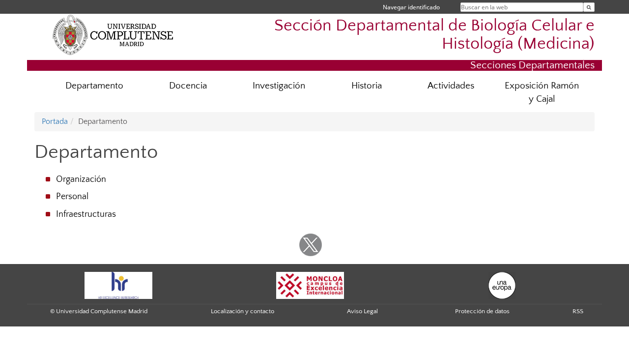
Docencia (188, 86)
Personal (72, 197)
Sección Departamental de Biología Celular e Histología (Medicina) (434, 35)
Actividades (451, 86)
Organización (81, 179)
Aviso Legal (362, 311)
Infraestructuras (86, 214)
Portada (55, 121)
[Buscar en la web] (589, 7)
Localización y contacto (242, 311)
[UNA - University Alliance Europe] (501, 284)
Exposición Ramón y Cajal (542, 92)
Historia (366, 86)
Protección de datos (482, 311)
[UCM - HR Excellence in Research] (118, 284)
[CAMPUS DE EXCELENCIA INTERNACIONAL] (310, 284)
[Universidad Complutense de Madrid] (113, 34)
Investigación (279, 86)
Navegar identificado (411, 7)
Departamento (94, 86)
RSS (577, 311)
